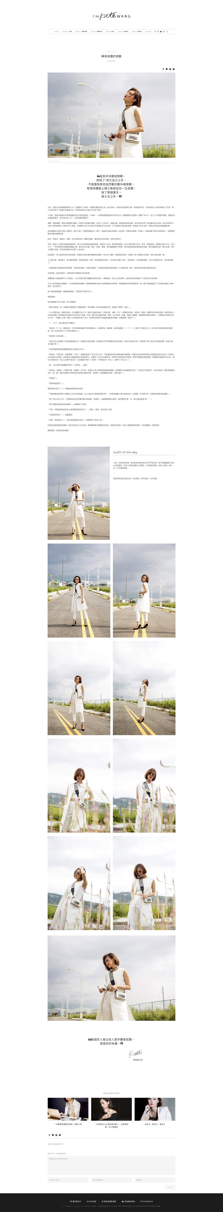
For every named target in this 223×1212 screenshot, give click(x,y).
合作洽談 (92, 1201)
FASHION (111, 61)
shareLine (167, 69)
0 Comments (53, 161)
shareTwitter (173, 69)
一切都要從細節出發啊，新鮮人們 (68, 1124)
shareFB (163, 69)
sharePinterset (170, 69)
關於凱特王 (76, 1201)
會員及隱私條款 (109, 1201)
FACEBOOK (147, 1201)
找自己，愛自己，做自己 (155, 1124)
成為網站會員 (129, 1201)
